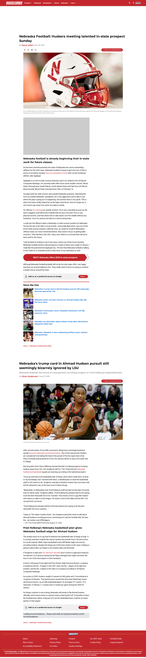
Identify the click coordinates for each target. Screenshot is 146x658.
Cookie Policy (95, 642)
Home (25, 346)
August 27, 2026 (56, 523)
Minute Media (12, 651)
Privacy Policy (55, 642)
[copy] (35, 49)
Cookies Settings (75, 646)
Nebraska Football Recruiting (40, 346)
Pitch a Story (28, 642)
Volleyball (37, 3)
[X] (129, 3)
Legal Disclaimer (116, 642)
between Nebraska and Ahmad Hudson (45, 453)
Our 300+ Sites (96, 639)
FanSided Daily (116, 639)
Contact (72, 639)
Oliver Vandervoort (30, 376)
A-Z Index (53, 646)
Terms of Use (74, 642)
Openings (53, 639)
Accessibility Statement (32, 646)
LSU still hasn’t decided (51, 553)
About (56, 3)
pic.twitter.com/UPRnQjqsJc (38, 520)
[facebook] (133, 3)
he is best (36, 210)
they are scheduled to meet (56, 173)
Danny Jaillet (27, 45)
